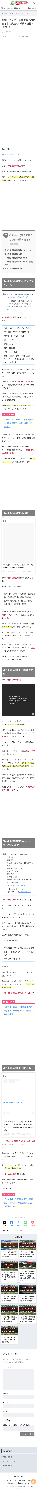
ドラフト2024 (8, 8)
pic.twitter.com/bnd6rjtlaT (16, 885)
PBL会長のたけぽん (9, 154)
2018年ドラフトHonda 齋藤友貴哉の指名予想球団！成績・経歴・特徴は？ (18, 423)
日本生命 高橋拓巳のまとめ (14, 268)
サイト (5, 1411)
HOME (19, 1476)
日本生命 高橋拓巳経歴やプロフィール (18, 250)
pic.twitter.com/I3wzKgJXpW (17, 297)
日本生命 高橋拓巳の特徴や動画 (16, 258)
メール (6, 1402)
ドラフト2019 (17, 1230)
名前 (5, 1393)
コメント (7, 1367)
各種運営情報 (7, 1465)
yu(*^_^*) (6, 1134)
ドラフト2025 (21, 8)
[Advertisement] (18, 91)
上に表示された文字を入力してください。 (18, 1425)
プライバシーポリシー (10, 1461)
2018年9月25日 (25, 892)
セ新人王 (33, 8)
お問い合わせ (7, 1457)
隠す (14, 244)
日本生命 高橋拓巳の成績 (13, 254)
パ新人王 (23, 1483)
